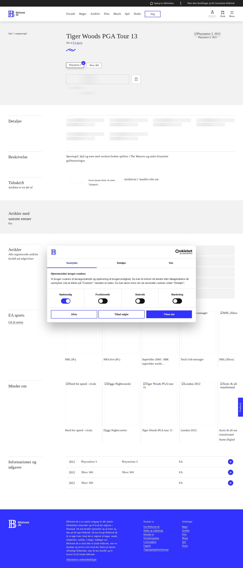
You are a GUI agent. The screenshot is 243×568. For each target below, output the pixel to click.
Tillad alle (169, 314)
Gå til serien (15, 322)
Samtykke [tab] (72, 263)
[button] (150, 461)
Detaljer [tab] (121, 263)
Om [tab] (171, 263)
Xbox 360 (94, 65)
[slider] (207, 56)
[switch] (103, 301)
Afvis (74, 314)
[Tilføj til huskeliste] (136, 79)
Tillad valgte (121, 314)
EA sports (16, 315)
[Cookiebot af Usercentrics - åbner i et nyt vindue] (177, 251)
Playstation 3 (75, 65)
